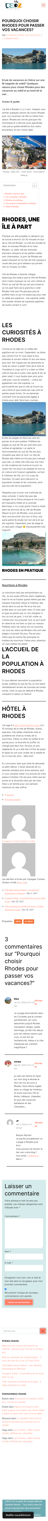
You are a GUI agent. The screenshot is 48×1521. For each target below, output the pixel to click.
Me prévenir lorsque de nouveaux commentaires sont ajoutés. (21, 1294)
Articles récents (13, 799)
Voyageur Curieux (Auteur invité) (23, 35)
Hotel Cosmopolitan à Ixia (26, 725)
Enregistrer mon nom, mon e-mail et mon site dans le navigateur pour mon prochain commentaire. (24, 1281)
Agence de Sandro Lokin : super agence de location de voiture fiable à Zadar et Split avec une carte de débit (23, 1410)
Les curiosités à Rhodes (16, 197)
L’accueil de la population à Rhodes (21, 203)
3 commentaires (10, 38)
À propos (9, 794)
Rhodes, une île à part (14, 193)
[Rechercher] (43, 1331)
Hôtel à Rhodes (12, 206)
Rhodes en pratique (14, 200)
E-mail (9, 1262)
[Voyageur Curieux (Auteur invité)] (18, 838)
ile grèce (29, 921)
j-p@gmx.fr (33, 1155)
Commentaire (12, 1216)
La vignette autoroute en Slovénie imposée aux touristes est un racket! (21, 1421)
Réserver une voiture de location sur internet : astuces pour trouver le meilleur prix (22, 1349)
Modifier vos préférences (18, 1515)
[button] (43, 5)
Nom (8, 1251)
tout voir (22, 882)
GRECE (18, 921)
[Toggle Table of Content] (33, 186)
